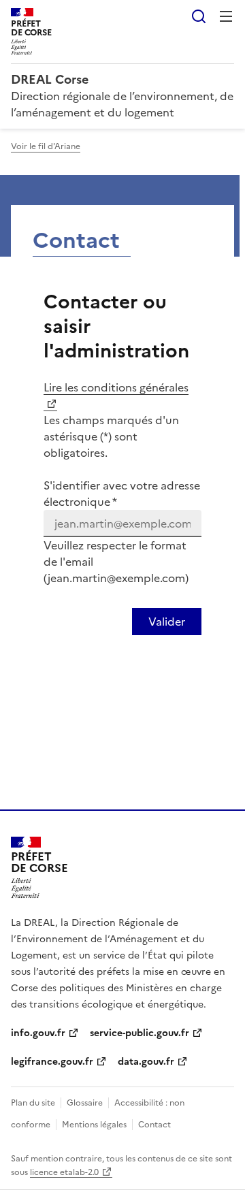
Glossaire (85, 1103)
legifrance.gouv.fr (52, 1062)
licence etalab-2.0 (64, 1172)
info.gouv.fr (38, 1033)
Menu (226, 16)
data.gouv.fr (146, 1062)
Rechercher (198, 16)
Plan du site (33, 1103)
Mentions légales (94, 1125)
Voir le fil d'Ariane (45, 146)
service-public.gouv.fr (139, 1033)
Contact (154, 1125)
